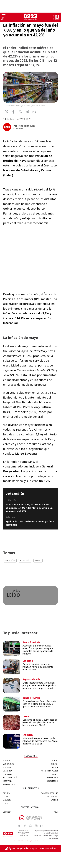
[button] (20, 111)
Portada (6, 761)
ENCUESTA (7, 800)
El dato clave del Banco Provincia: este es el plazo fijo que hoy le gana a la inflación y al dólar (40, 704)
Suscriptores (52, 781)
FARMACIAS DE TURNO (49, 793)
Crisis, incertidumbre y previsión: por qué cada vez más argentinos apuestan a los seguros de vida (39, 685)
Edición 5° (7, 771)
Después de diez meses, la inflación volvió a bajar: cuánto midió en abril (38, 667)
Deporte (54, 767)
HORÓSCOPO (52, 796)
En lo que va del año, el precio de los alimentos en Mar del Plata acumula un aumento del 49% (29, 508)
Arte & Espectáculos (49, 771)
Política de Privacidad (53, 838)
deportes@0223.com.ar (23, 832)
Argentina (7, 781)
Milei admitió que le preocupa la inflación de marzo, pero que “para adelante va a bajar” (40, 741)
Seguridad (7, 767)
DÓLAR (5, 796)
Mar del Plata (8, 764)
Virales (55, 774)
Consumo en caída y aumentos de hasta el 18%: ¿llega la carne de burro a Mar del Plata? (40, 722)
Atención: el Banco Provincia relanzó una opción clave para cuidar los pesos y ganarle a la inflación (38, 649)
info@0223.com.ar (23, 830)
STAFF (56, 812)
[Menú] (3, 15)
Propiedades (52, 777)
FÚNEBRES (54, 800)
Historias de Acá (10, 777)
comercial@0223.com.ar (23, 834)
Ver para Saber (9, 784)
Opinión (54, 764)
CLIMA (5, 803)
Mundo (55, 761)
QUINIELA (6, 793)
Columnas (7, 774)
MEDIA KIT (6, 812)
